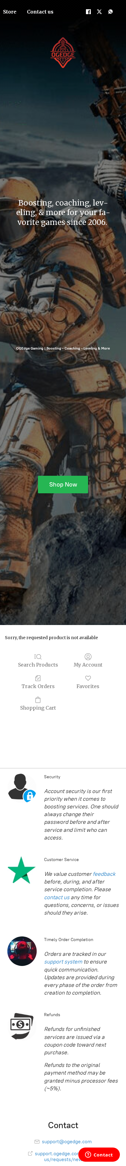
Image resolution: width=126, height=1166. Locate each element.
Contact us (40, 12)
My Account (88, 665)
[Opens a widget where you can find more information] (99, 1155)
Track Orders (38, 686)
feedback (104, 874)
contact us (56, 897)
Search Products (38, 665)
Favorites (87, 686)
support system (63, 961)
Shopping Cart (38, 708)
